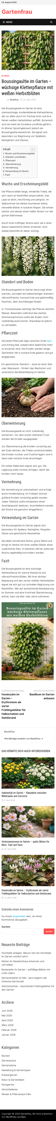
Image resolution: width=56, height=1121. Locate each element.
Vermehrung (11, 167)
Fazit (7, 174)
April (49, 340)
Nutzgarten (8, 1084)
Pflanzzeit (10, 160)
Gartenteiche (9, 1065)
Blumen (5, 76)
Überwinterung (13, 164)
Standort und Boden (15, 157)
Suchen (6, 926)
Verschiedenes (10, 1089)
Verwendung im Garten (17, 171)
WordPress (11, 1117)
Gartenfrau (17, 11)
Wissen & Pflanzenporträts (16, 1094)
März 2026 (8, 1025)
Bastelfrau (14, 100)
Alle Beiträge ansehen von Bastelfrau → (23, 738)
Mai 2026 (7, 1015)
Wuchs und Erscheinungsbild (20, 153)
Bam (23, 1117)
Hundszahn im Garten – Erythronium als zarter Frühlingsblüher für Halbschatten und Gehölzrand (26, 892)
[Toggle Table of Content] (32, 149)
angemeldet (19, 916)
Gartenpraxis (9, 1060)
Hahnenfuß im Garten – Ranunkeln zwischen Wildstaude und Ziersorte (24, 794)
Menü (9, 22)
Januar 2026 (8, 1034)
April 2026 (7, 1020)
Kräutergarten (9, 1075)
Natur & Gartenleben (13, 1079)
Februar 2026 (9, 1030)
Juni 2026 (7, 1010)
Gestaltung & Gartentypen (16, 1070)
